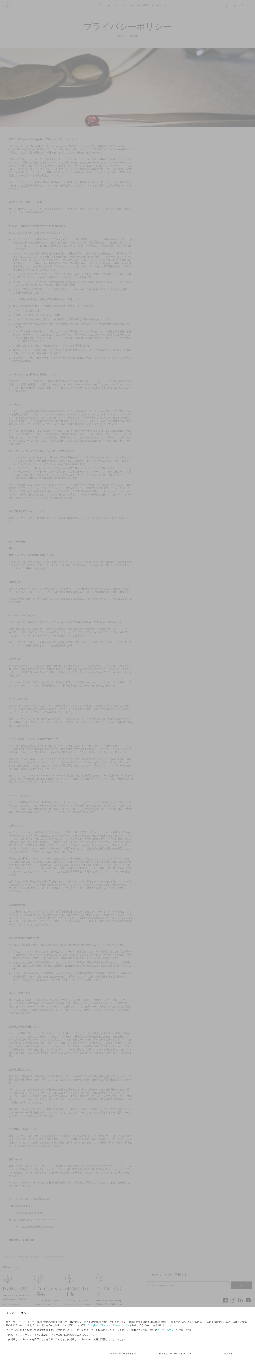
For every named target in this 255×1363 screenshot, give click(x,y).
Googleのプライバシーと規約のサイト (108, 1325)
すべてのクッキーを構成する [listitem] (122, 1353)
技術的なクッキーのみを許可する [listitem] (175, 1353)
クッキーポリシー (166, 1329)
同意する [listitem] (228, 1353)
